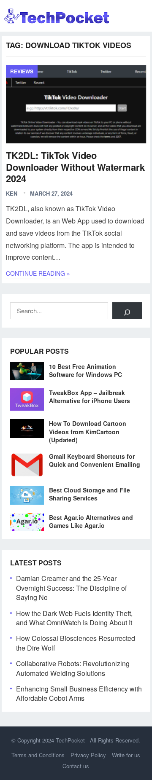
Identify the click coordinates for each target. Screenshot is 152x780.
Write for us (126, 755)
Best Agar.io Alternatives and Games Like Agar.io (91, 521)
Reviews (21, 71)
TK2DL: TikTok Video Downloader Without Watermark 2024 (75, 166)
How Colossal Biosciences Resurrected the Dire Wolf (75, 642)
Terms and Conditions (38, 755)
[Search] (127, 310)
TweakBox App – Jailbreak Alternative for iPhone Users (89, 396)
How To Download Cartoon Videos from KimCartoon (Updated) (87, 431)
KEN (11, 193)
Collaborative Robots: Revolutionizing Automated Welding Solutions (73, 668)
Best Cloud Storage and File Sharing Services (89, 494)
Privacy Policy (88, 755)
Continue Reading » (38, 273)
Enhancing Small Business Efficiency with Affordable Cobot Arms (79, 693)
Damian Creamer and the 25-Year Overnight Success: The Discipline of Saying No (71, 587)
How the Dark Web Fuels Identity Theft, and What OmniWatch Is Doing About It (74, 617)
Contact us (75, 766)
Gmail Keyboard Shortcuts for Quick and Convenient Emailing (94, 460)
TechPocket (70, 740)
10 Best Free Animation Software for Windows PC (85, 370)
